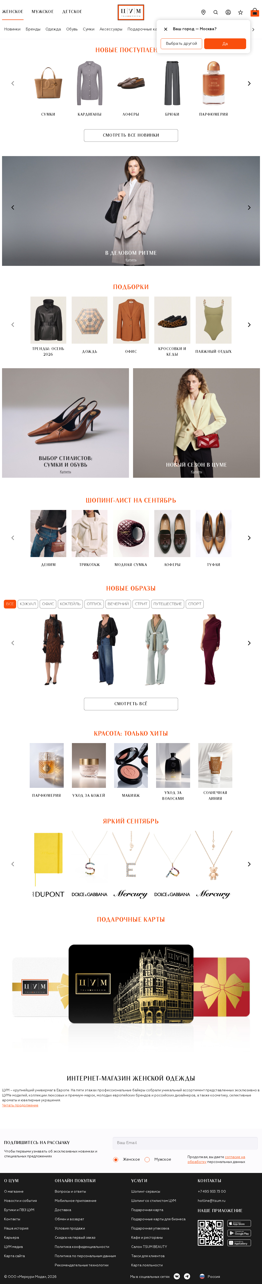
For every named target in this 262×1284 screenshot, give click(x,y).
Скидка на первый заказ (75, 1237)
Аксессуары (111, 29)
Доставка (63, 1210)
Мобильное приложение (75, 1201)
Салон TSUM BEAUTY (149, 1247)
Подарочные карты (146, 29)
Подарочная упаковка (150, 1228)
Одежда (53, 29)
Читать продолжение (20, 1105)
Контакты (12, 1219)
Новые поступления (131, 50)
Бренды (33, 29)
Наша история (16, 1228)
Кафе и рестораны (147, 1237)
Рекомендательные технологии (81, 1265)
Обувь (72, 29)
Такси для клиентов (148, 1256)
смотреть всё (131, 704)
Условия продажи (70, 1228)
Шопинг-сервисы (145, 1191)
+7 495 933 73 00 (212, 1191)
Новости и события (20, 1201)
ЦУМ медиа (13, 1247)
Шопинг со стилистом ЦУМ (153, 1201)
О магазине (14, 1191)
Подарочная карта (147, 1210)
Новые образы (131, 589)
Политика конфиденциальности (82, 1247)
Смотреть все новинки (131, 135)
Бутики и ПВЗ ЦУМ (19, 1210)
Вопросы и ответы (70, 1191)
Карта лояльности (147, 1265)
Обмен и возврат (69, 1219)
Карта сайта (14, 1256)
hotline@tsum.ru (211, 1201)
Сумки (88, 29)
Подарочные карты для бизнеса (158, 1219)
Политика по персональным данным (85, 1256)
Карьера (11, 1237)
